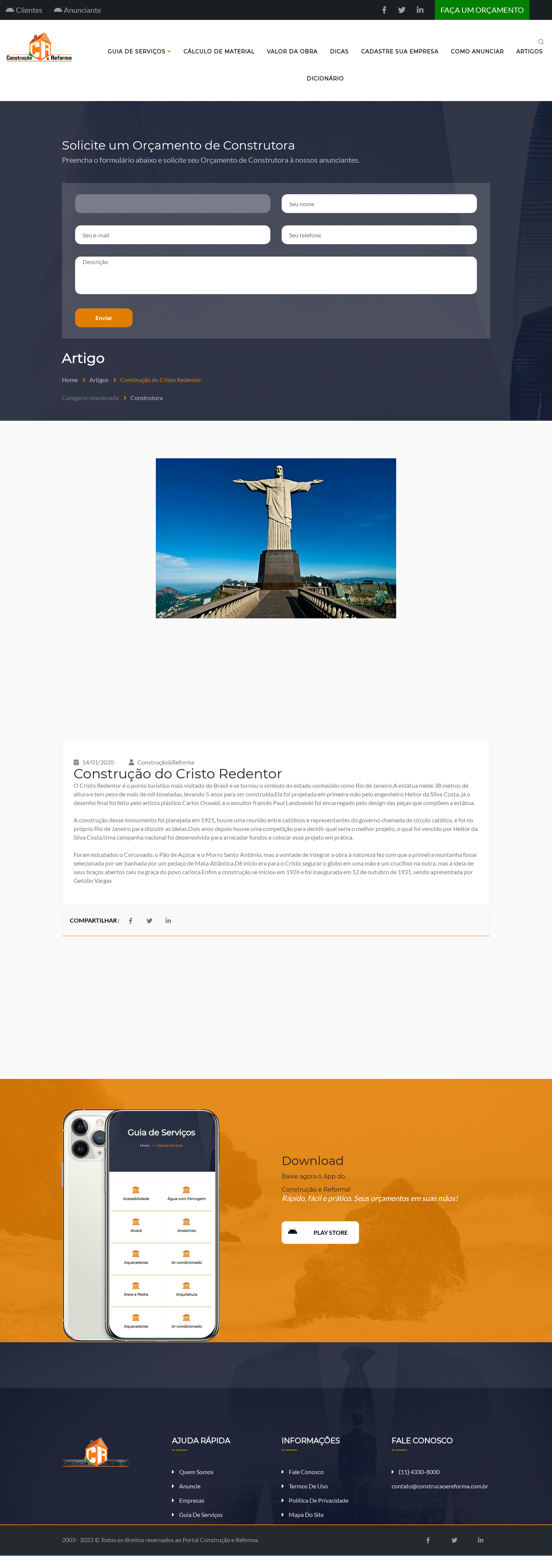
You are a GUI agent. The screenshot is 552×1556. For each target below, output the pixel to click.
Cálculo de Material (219, 51)
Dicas (339, 51)
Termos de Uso (308, 1486)
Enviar (104, 317)
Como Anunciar (477, 51)
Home (70, 379)
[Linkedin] (420, 10)
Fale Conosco (306, 1471)
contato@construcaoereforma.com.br (440, 1486)
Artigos (529, 51)
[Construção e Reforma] (111, 1452)
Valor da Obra (292, 51)
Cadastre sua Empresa (400, 51)
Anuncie (189, 1486)
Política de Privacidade (318, 1500)
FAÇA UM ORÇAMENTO (482, 9)
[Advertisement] (276, 679)
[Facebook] (384, 10)
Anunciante (81, 9)
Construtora (146, 397)
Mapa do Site (306, 1514)
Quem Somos (196, 1471)
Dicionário (325, 78)
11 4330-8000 (419, 1471)
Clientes (28, 9)
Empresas (191, 1500)
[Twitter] (402, 10)
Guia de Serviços (137, 51)
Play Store (331, 1232)
